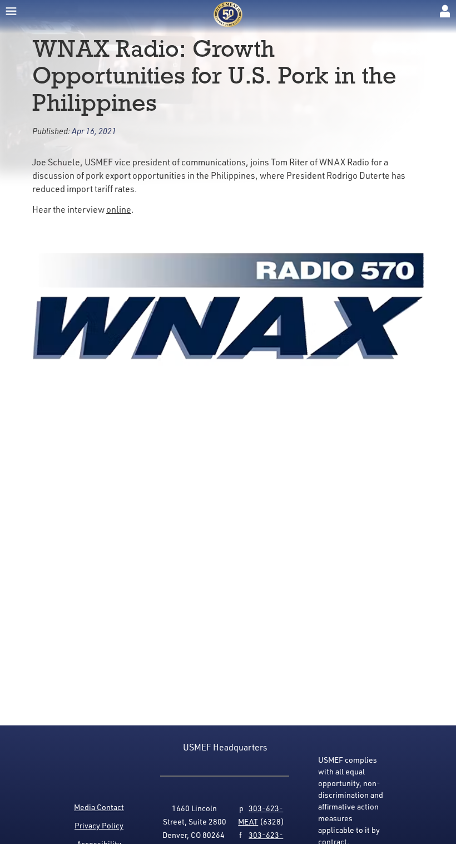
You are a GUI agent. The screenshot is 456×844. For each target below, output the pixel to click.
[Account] (445, 11)
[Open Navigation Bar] (11, 11)
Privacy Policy (99, 825)
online (118, 209)
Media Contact (99, 807)
